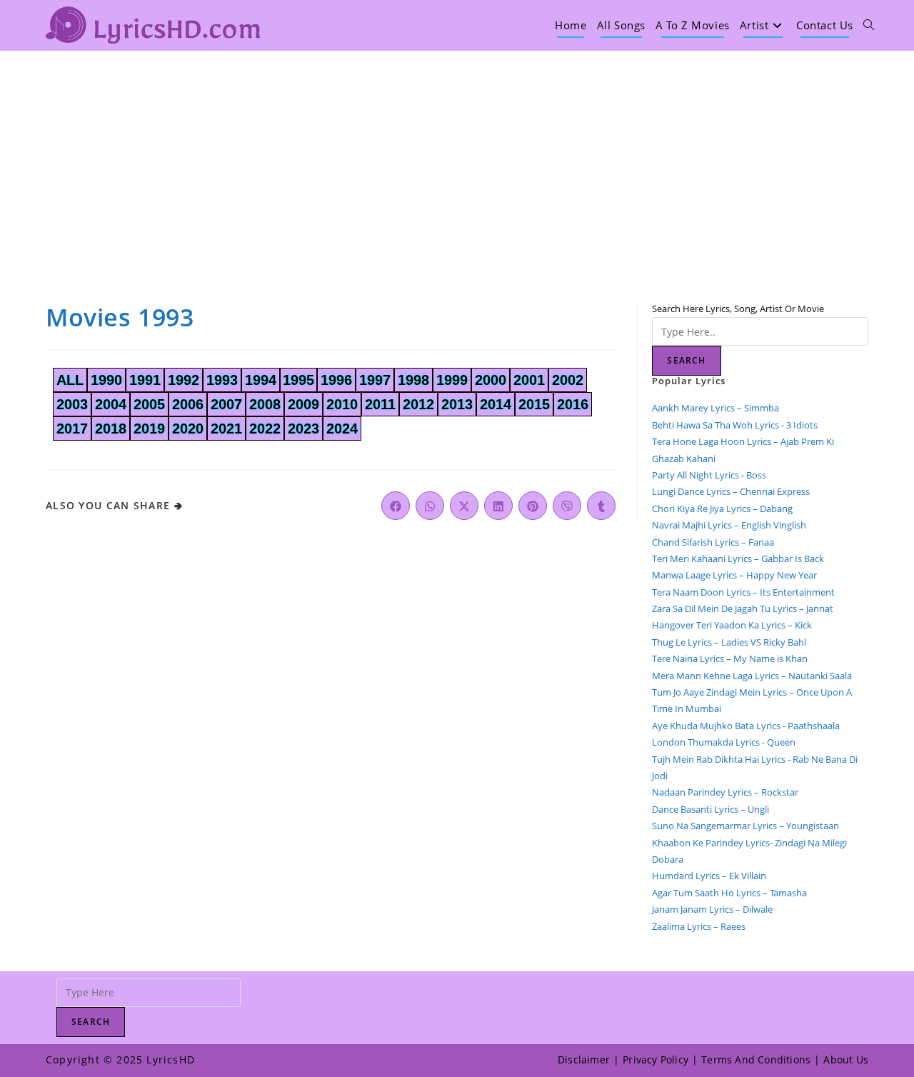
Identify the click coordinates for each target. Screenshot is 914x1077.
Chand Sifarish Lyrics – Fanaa (713, 542)
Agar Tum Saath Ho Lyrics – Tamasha (729, 892)
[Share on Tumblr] (601, 505)
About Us (845, 1059)
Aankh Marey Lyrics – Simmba (715, 407)
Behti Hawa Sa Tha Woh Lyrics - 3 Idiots (735, 425)
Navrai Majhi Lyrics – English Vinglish (729, 525)
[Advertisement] (457, 158)
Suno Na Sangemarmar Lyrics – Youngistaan (745, 825)
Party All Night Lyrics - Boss (709, 475)
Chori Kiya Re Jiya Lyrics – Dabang (722, 508)
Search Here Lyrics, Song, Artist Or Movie (738, 308)
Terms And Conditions (755, 1059)
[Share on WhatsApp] (430, 505)
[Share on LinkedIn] (498, 505)
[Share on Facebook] (395, 505)
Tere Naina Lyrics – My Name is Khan (730, 658)
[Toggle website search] (868, 25)
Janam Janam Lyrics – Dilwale (712, 909)
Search (686, 360)
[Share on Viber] (567, 505)
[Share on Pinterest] (532, 505)
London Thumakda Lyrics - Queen (723, 742)
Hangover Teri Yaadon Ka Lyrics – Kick (733, 624)
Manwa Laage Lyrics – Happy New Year (734, 574)
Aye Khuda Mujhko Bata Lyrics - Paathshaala (746, 725)
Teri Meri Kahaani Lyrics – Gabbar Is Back (738, 558)
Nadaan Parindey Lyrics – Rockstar (725, 792)
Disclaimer (584, 1059)
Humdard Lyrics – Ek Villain (709, 875)
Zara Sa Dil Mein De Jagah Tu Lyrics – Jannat (742, 608)
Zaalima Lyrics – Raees (698, 926)
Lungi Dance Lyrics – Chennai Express (731, 491)
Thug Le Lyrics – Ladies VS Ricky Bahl (729, 642)
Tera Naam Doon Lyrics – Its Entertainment (743, 592)
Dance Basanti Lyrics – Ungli (710, 809)
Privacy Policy (655, 1059)
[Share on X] (464, 505)
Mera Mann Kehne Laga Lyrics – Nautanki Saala (752, 675)
